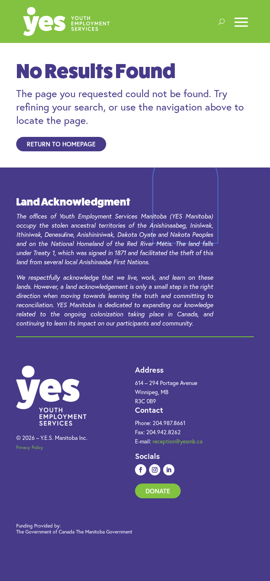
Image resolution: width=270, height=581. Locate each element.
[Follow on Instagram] (154, 469)
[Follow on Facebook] (140, 469)
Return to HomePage (61, 144)
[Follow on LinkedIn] (168, 469)
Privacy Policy (29, 447)
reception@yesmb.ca (177, 441)
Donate (158, 491)
